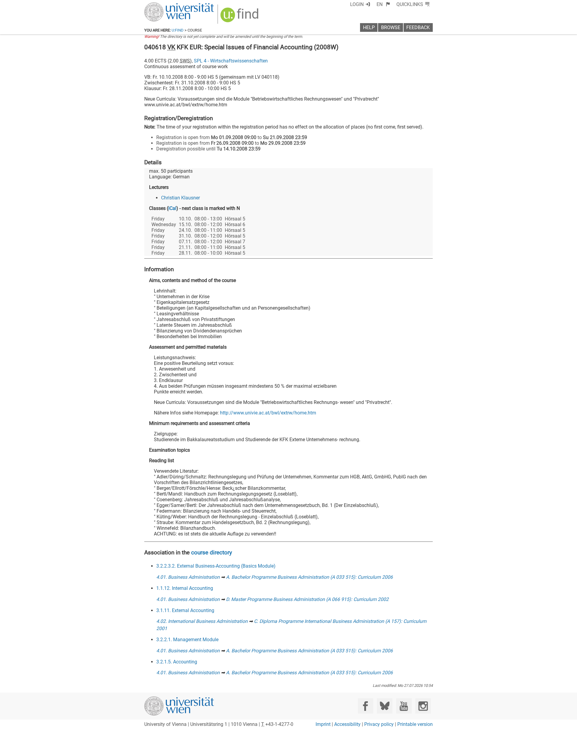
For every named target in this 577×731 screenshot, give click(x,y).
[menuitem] (383, 4)
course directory (211, 552)
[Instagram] (423, 706)
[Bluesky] (384, 706)
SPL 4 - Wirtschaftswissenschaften (231, 61)
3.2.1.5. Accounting (176, 662)
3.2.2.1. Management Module (187, 639)
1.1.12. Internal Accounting (184, 588)
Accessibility (347, 724)
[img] (240, 17)
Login (357, 4)
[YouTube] (403, 706)
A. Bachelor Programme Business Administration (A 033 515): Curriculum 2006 (309, 577)
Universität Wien (165, 5)
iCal (172, 208)
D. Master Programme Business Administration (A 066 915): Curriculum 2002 (307, 599)
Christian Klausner (180, 198)
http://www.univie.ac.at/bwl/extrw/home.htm (268, 413)
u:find (178, 30)
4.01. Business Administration (188, 577)
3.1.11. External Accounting (185, 610)
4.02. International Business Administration (202, 621)
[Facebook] (365, 706)
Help (369, 27)
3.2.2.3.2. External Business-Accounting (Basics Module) (216, 566)
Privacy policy (379, 724)
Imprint (323, 724)
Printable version (415, 724)
